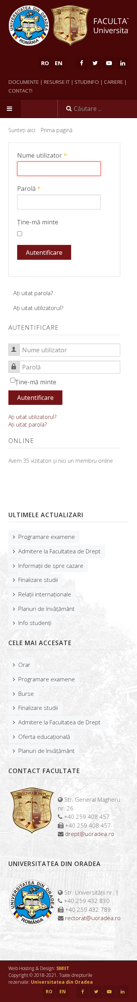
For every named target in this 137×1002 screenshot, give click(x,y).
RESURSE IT (57, 81)
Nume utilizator (42, 155)
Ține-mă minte (37, 222)
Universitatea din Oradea (62, 982)
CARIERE (113, 81)
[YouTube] (109, 63)
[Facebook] (81, 63)
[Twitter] (95, 63)
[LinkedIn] (122, 63)
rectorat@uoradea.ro (93, 918)
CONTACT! (20, 90)
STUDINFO (87, 81)
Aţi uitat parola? (33, 293)
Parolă (29, 188)
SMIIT (62, 968)
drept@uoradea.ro (89, 833)
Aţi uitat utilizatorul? (38, 308)
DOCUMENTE (23, 81)
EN (58, 63)
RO (49, 991)
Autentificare (44, 252)
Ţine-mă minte (35, 382)
